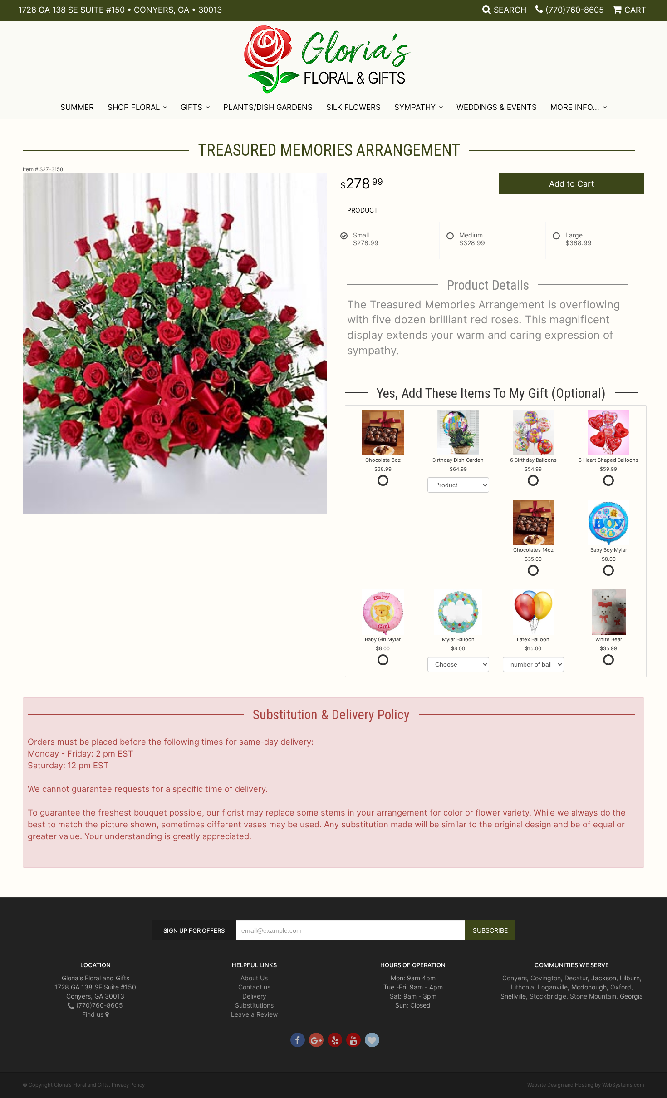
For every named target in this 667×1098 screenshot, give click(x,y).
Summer (77, 107)
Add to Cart (571, 183)
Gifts (191, 107)
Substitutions (254, 1005)
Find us (93, 1014)
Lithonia (522, 987)
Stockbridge (548, 996)
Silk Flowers (353, 107)
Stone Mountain (593, 996)
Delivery (254, 996)
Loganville (553, 987)
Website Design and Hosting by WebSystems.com (585, 1085)
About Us (254, 978)
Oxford (620, 987)
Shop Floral (134, 107)
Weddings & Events (496, 107)
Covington (545, 978)
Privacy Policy (128, 1085)
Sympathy (415, 107)
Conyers (514, 978)
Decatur (576, 978)
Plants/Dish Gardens (268, 107)
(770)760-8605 (574, 10)
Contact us (254, 987)
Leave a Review (254, 1014)
